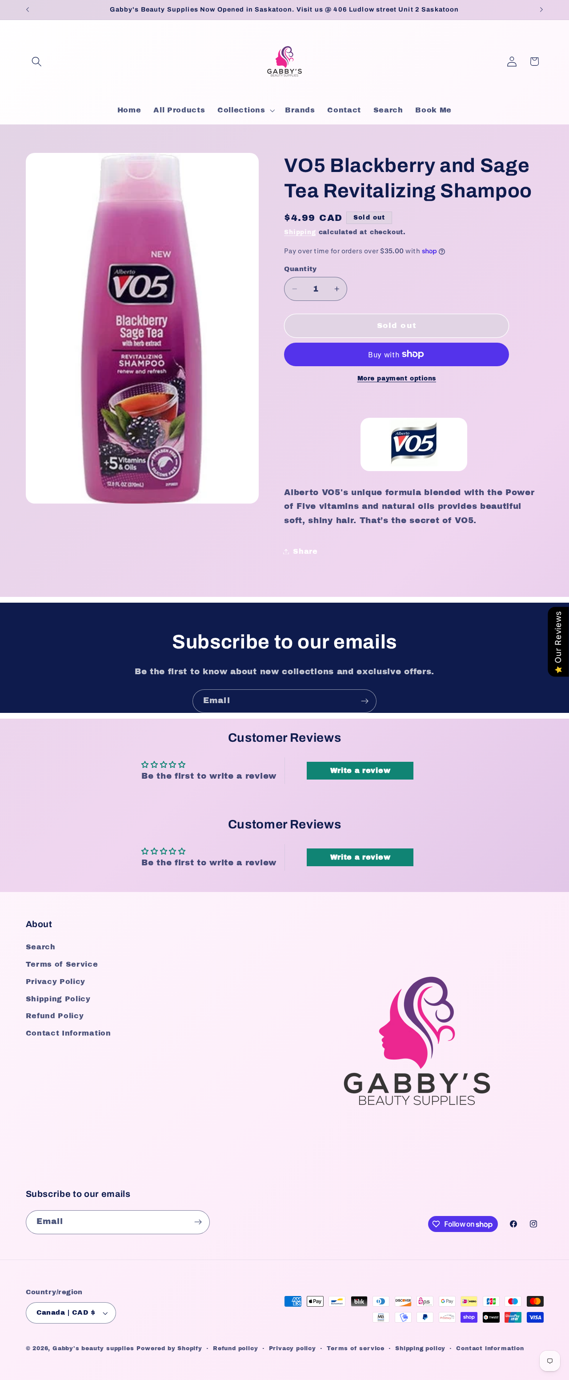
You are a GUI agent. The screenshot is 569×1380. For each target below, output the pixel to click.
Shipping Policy (58, 999)
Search (41, 947)
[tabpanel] (413, 447)
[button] (37, 61)
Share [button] (305, 551)
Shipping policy (420, 1348)
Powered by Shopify (169, 1348)
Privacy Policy (56, 981)
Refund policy (235, 1348)
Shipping (300, 232)
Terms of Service (62, 964)
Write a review (360, 770)
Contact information (490, 1348)
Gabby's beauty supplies (93, 1348)
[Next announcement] (541, 10)
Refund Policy (55, 1016)
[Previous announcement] (27, 10)
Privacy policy (292, 1348)
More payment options (397, 378)
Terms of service (356, 1348)
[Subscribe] (364, 701)
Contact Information (68, 1033)
